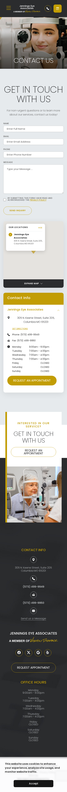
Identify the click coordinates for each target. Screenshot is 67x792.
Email (6, 136)
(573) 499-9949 (29, 334)
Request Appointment (33, 668)
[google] (38, 652)
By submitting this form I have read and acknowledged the (30, 199)
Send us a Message (33, 618)
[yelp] (47, 652)
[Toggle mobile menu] (8, 8)
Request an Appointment (32, 380)
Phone (6, 149)
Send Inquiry (17, 210)
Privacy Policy (38, 200)
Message (8, 162)
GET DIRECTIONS (20, 328)
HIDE (40, 227)
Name (6, 123)
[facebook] (19, 652)
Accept (33, 783)
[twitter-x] (28, 652)
